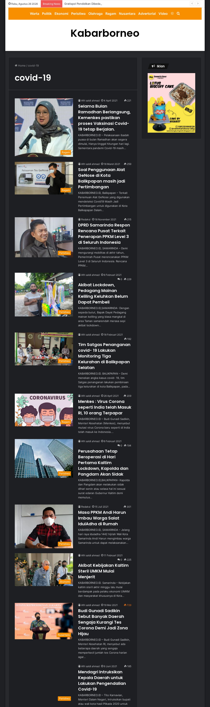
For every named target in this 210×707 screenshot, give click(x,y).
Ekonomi (61, 13)
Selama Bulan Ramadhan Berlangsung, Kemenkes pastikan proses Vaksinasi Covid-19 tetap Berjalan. (104, 117)
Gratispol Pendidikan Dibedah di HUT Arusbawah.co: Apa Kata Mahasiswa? (112, 3)
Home (21, 65)
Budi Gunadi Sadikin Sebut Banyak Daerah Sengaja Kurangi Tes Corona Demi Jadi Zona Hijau (103, 622)
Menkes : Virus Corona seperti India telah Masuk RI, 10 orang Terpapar (104, 407)
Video (163, 13)
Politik (47, 13)
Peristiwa (78, 13)
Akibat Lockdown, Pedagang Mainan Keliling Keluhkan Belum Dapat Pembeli (103, 293)
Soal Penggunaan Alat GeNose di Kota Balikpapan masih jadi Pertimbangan (101, 178)
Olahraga (95, 13)
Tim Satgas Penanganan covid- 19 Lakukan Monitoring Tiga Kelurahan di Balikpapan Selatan (104, 356)
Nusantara (127, 13)
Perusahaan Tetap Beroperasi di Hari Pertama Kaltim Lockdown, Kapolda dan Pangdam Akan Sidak (103, 462)
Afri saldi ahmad (90, 100)
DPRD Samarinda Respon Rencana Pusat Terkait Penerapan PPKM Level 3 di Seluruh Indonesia (104, 233)
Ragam (110, 13)
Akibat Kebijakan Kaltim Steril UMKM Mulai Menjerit (103, 571)
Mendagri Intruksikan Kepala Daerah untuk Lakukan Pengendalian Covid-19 (102, 680)
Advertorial (147, 13)
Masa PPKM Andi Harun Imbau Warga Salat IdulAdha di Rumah (102, 518)
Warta (34, 13)
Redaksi (85, 219)
